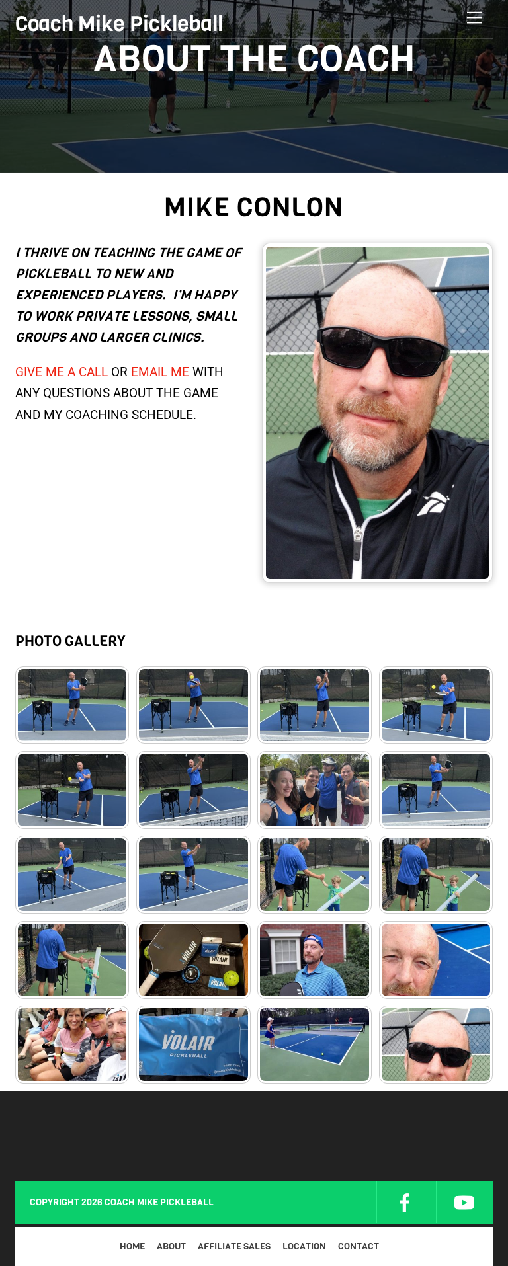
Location (304, 1246)
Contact (358, 1246)
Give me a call (61, 371)
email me (160, 371)
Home (132, 1246)
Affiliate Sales (234, 1246)
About (171, 1246)
